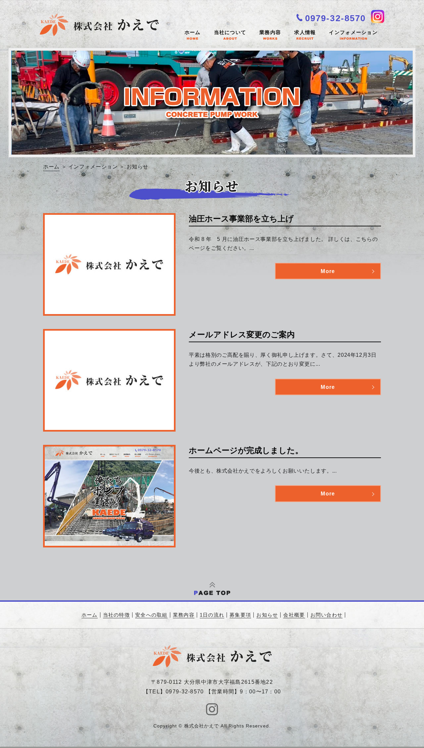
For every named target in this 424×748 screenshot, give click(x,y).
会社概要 (294, 615)
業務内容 (270, 32)
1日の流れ (212, 615)
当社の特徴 (116, 615)
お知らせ (267, 615)
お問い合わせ (326, 615)
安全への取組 (151, 615)
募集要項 (240, 615)
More (328, 271)
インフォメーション (353, 32)
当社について (230, 32)
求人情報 (305, 32)
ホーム (193, 32)
